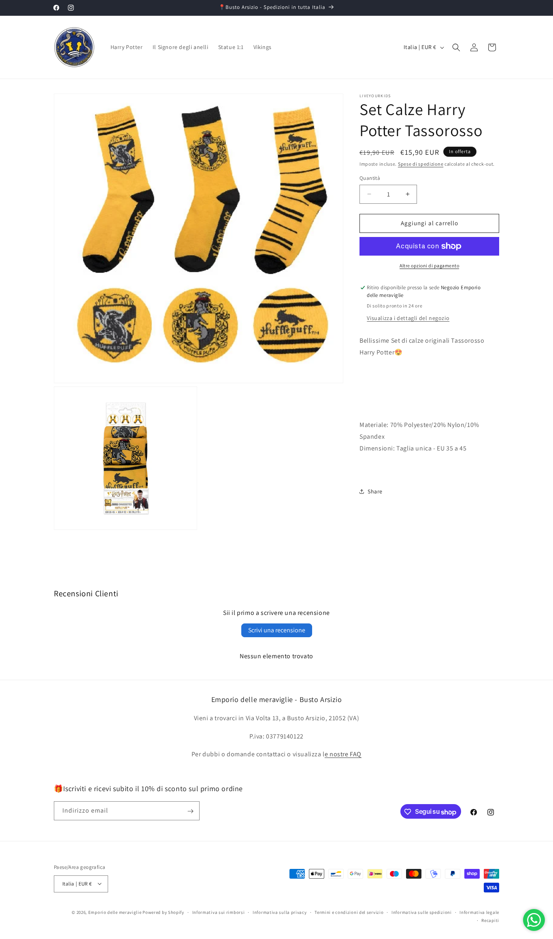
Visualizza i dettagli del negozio (408, 318)
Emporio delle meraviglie (115, 912)
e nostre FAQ (343, 754)
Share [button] (375, 491)
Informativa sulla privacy (280, 912)
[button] (456, 47)
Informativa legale (479, 912)
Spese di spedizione (420, 164)
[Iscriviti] (190, 811)
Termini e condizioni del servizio (349, 912)
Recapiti (490, 920)
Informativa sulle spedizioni (421, 912)
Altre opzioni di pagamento (429, 265)
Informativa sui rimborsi (218, 912)
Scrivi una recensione (276, 630)
